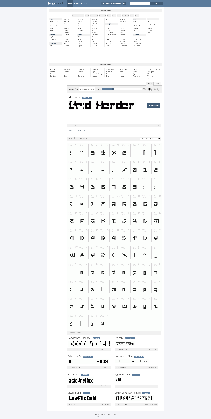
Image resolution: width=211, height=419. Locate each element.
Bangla (108, 28)
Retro (93, 39)
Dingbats (53, 43)
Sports (135, 74)
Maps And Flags (97, 74)
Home (97, 414)
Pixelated (53, 39)
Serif (51, 28)
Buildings (53, 76)
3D (79, 37)
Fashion (80, 72)
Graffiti (149, 26)
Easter (135, 41)
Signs (79, 26)
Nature (80, 21)
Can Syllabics (110, 32)
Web (148, 78)
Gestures (81, 76)
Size (99, 89)
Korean (122, 24)
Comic (80, 41)
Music (108, 74)
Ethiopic (108, 41)
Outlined (94, 37)
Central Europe (111, 35)
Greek (108, 46)
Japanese (123, 21)
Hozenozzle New (124, 356)
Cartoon (66, 32)
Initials (135, 24)
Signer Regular (123, 374)
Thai (121, 37)
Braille (66, 30)
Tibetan (122, 39)
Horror (66, 43)
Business (67, 69)
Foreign (108, 24)
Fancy (80, 35)
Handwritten (151, 28)
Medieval (136, 26)
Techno (94, 43)
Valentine (136, 46)
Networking (123, 69)
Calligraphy (151, 24)
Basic (52, 19)
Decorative (137, 39)
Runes (80, 24)
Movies (94, 32)
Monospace (54, 24)
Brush (149, 21)
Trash (149, 32)
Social (135, 72)
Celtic (135, 21)
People (122, 74)
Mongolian (123, 30)
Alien (51, 46)
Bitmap (52, 35)
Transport (150, 72)
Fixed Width (54, 21)
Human (66, 46)
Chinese (108, 37)
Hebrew (122, 19)
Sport (79, 28)
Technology (137, 76)
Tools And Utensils (153, 69)
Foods (66, 39)
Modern (94, 30)
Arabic (108, 26)
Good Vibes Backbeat (79, 337)
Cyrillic (108, 39)
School (149, 30)
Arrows (52, 72)
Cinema (66, 72)
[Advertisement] (105, 55)
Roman (122, 32)
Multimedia (109, 72)
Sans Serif (53, 26)
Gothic (135, 19)
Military (80, 19)
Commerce (67, 74)
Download (155, 106)
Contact (103, 414)
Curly (79, 43)
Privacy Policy (111, 414)
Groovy (94, 26)
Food (79, 74)
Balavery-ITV (74, 356)
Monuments (110, 69)
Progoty (119, 337)
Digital (52, 37)
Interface (95, 69)
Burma (108, 30)
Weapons (150, 74)
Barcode (67, 28)
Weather (150, 76)
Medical (94, 76)
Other (121, 72)
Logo (93, 72)
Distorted (95, 19)
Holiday (136, 35)
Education (81, 69)
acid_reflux (73, 374)
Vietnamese (124, 46)
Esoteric (66, 35)
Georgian (109, 43)
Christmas (136, 37)
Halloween (137, 43)
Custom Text (73, 89)
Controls (67, 76)
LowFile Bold (74, 392)
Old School (95, 35)
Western (108, 19)
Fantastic (67, 37)
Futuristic (95, 24)
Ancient (66, 19)
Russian (122, 35)
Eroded (94, 21)
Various (52, 30)
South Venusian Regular (128, 392)
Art (65, 24)
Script (149, 19)
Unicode (122, 41)
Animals (66, 21)
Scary (93, 41)
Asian (66, 26)
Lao (121, 26)
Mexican (122, 28)
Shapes (122, 76)
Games (66, 41)
